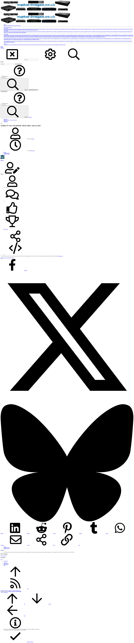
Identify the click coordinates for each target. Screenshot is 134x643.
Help (4, 565)
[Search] (50, 59)
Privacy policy (6, 564)
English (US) (6, 561)
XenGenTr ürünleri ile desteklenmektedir (15, 591)
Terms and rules (6, 563)
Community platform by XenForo (11, 590)
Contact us (5, 555)
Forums (2, 555)
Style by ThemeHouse (4, 592)
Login (1, 559)
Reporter (33, 138)
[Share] (15, 241)
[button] (1, 12)
